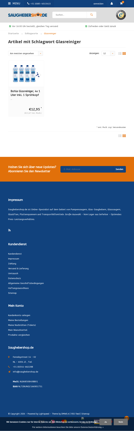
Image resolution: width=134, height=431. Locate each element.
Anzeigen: (94, 53)
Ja (105, 422)
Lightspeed (44, 414)
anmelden (98, 3)
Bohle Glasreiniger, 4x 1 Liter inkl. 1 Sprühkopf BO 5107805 (25, 93)
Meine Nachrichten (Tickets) (22, 325)
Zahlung (12, 263)
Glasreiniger (50, 33)
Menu (16, 3)
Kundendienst (15, 254)
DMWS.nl (65, 414)
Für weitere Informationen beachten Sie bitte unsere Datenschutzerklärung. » (68, 427)
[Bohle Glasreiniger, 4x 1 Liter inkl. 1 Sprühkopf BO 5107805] (26, 74)
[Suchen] (91, 15)
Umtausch (13, 273)
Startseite (13, 33)
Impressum (13, 258)
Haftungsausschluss (18, 288)
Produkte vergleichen (19, 335)
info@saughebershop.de (25, 371)
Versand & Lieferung (18, 268)
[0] (121, 3)
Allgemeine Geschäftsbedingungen (26, 283)
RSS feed (75, 414)
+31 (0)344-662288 (23, 367)
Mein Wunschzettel (17, 330)
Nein (121, 422)
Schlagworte (31, 33)
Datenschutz (14, 278)
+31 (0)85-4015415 (41, 3)
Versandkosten (119, 127)
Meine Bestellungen (18, 320)
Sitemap (12, 293)
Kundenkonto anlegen (19, 315)
